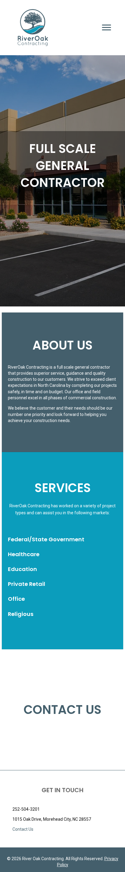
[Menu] (106, 27)
